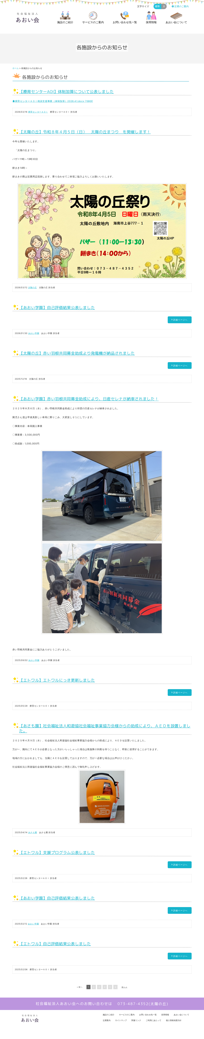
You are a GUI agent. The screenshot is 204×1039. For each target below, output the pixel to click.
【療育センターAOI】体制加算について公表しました (66, 91)
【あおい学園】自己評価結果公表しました (57, 307)
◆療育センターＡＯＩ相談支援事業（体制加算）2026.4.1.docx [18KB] (52, 101)
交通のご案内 (181, 6)
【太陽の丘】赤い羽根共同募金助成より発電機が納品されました (77, 353)
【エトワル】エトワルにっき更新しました (57, 680)
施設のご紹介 (65, 22)
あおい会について (176, 22)
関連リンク (136, 1020)
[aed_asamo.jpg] (102, 797)
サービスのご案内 (93, 22)
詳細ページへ (180, 319)
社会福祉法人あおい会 (99, 1034)
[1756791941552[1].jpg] (102, 496)
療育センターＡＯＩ (38, 112)
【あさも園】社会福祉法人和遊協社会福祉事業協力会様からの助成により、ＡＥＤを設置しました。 (105, 728)
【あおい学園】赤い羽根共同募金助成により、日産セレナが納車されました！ (89, 399)
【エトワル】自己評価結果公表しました (55, 943)
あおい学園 (33, 333)
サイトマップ (121, 1020)
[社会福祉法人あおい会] (27, 21)
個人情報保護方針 (173, 1020)
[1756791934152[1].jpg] (102, 588)
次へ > (124, 987)
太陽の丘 (32, 287)
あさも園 (32, 832)
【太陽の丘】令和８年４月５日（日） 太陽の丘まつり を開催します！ (85, 132)
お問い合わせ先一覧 (125, 22)
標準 (157, 6)
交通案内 (107, 1020)
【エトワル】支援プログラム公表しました (57, 852)
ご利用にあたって (153, 1020)
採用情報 (151, 22)
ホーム (15, 68)
